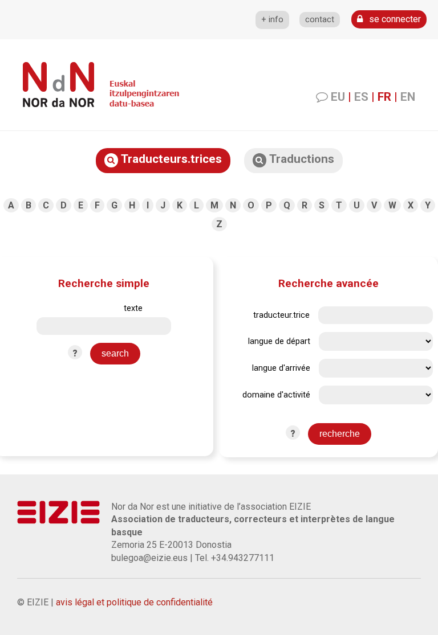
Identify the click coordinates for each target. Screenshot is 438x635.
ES (361, 97)
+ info (272, 19)
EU (338, 97)
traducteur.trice (281, 315)
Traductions (300, 159)
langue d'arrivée (281, 368)
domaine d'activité (276, 395)
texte (133, 308)
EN (407, 97)
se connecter (394, 19)
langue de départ (279, 341)
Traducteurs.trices (170, 159)
